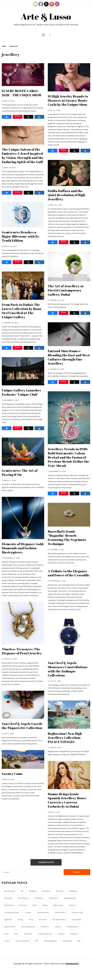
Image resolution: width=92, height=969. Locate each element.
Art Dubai (59, 891)
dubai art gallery (59, 919)
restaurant (67, 941)
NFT (36, 941)
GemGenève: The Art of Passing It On (19, 472)
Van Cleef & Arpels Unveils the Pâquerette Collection (22, 726)
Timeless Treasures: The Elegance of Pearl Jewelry (22, 651)
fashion (58, 926)
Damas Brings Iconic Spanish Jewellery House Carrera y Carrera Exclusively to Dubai (67, 800)
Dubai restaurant (28, 926)
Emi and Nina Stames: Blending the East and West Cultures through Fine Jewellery (69, 357)
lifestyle (73, 934)
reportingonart (50, 941)
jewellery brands (45, 934)
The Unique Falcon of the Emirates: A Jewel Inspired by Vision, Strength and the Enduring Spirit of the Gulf (23, 155)
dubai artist (76, 919)
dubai (31, 919)
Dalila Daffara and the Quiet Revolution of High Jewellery (66, 195)
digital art (8, 919)
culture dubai (60, 912)
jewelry (61, 934)
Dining (20, 919)
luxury (7, 941)
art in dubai (8, 905)
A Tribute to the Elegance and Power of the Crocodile (68, 573)
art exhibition (23, 898)
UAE (78, 941)
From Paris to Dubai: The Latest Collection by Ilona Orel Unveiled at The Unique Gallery (21, 310)
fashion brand (72, 926)
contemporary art (11, 912)
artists (45, 905)
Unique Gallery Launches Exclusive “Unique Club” (21, 392)
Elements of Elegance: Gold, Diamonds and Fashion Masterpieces (23, 548)
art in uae (23, 905)
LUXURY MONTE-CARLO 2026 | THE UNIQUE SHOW (22, 93)
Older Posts (46, 862)
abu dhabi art (9, 891)
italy (16, 934)
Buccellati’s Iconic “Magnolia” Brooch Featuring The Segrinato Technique (67, 537)
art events (8, 898)
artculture (46, 891)
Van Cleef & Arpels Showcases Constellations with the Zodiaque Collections (68, 669)
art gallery (39, 898)
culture (28, 912)
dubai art (42, 919)
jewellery (28, 934)
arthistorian (53, 898)
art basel (32, 891)
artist (35, 905)
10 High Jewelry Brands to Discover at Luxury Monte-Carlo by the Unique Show (68, 100)
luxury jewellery (23, 941)
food (6, 934)
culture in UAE (77, 912)
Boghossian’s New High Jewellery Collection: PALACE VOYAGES (65, 737)
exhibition (45, 926)
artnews (72, 905)
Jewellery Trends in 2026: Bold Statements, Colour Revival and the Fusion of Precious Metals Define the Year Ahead (68, 457)
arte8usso (73, 891)
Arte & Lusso (46, 16)
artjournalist (58, 905)
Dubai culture (9, 926)
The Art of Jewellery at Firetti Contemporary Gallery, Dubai (66, 290)
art (22, 891)
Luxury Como (12, 774)
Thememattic (72, 963)
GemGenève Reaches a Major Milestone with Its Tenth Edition (20, 236)
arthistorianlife (70, 898)
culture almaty (43, 912)
